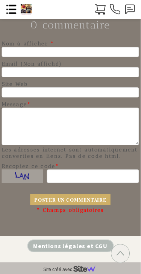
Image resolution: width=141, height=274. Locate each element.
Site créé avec (58, 269)
